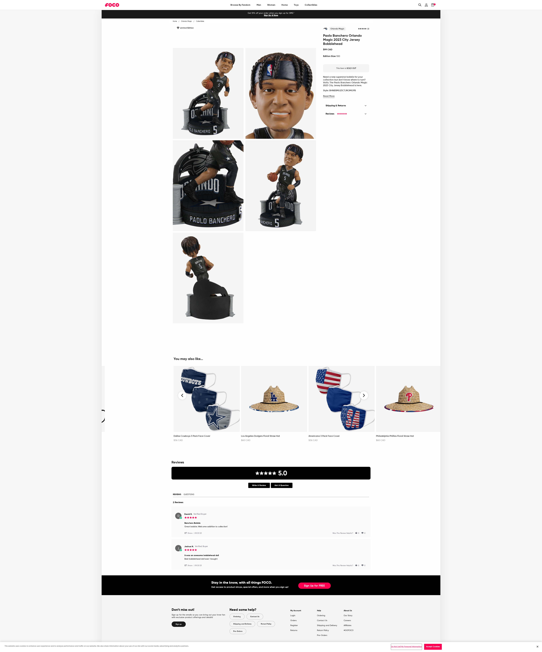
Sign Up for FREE (314, 586)
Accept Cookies (433, 647)
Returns (293, 630)
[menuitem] (240, 5)
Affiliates (347, 625)
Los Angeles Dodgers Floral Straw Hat (260, 436)
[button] (189, 533)
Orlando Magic (337, 29)
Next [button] (364, 395)
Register (294, 625)
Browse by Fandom (240, 5)
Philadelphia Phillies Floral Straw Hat (395, 436)
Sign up (179, 624)
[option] (271, 14)
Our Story (348, 616)
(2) (368, 29)
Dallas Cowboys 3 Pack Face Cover (192, 436)
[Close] (537, 647)
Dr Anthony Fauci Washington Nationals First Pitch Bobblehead (132, 437)
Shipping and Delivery (242, 624)
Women (271, 5)
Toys (296, 5)
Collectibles (311, 5)
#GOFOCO (348, 630)
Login (292, 616)
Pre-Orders (237, 631)
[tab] (259, 485)
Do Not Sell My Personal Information (406, 647)
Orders (293, 621)
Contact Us (254, 617)
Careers (347, 621)
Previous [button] (182, 395)
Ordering (237, 617)
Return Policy (266, 624)
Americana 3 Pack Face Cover (324, 436)
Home (284, 5)
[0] (432, 4)
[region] (271, 647)
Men (259, 5)
